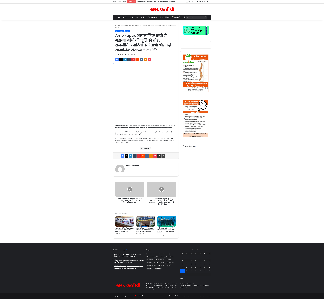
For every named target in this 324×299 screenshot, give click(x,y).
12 (191, 264)
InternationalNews (151, 265)
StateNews (146, 148)
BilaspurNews (150, 256)
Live (168, 17)
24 (182, 271)
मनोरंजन (161, 17)
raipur (168, 265)
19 (191, 267)
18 (186, 267)
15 (204, 264)
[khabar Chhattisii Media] (162, 9)
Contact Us (208, 296)
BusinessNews (169, 256)
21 (200, 267)
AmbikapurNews (165, 254)
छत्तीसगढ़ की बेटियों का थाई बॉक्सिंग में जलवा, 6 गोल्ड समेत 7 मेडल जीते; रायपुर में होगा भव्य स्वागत (156, 1)
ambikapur (156, 254)
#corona (149, 254)
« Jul (181, 278)
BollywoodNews (160, 256)
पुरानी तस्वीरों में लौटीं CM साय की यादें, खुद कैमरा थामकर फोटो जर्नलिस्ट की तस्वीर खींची (124, 229)
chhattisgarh (150, 259)
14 (200, 264)
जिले (137, 17)
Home (118, 17)
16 (209, 264)
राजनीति (142, 17)
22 (204, 267)
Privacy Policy (183, 296)
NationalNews (161, 265)
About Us (201, 296)
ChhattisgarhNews (160, 259)
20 (195, 267)
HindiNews (170, 262)
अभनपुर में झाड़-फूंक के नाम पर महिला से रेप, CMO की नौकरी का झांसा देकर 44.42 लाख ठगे (145, 229)
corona (149, 262)
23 (209, 267)
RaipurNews (150, 268)
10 (182, 264)
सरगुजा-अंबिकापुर (124, 25)
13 (195, 264)
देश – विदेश (125, 17)
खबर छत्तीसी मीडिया (140, 296)
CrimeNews (155, 262)
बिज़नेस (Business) (152, 17)
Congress (169, 259)
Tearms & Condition (193, 296)
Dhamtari (163, 262)
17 (182, 267)
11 (186, 264)
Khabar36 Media (121, 54)
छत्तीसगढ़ (131, 17)
